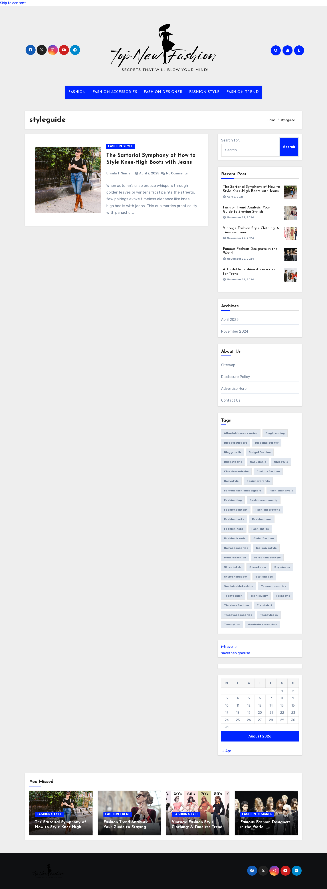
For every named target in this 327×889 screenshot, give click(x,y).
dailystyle (231, 481)
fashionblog (233, 500)
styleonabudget (236, 576)
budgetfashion (260, 452)
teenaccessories (273, 586)
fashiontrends (235, 538)
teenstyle (283, 595)
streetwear (257, 567)
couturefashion (268, 471)
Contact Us (230, 400)
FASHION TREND (242, 92)
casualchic (258, 461)
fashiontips (260, 528)
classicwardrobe (236, 471)
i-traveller (229, 647)
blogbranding (275, 433)
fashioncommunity (264, 500)
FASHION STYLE (204, 92)
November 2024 (234, 331)
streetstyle (233, 567)
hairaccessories (236, 548)
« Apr (226, 751)
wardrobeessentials (262, 624)
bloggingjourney (267, 442)
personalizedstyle (267, 557)
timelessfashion (236, 605)
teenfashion (233, 595)
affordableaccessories (241, 433)
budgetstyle (233, 461)
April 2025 (230, 319)
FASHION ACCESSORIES (115, 92)
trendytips (232, 624)
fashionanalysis (281, 490)
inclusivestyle (266, 548)
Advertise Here (234, 388)
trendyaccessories (238, 614)
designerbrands (258, 481)
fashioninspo (234, 528)
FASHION (77, 92)
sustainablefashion (238, 586)
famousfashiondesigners (243, 490)
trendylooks (269, 614)
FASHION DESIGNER (163, 92)
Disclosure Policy (235, 377)
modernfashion (235, 557)
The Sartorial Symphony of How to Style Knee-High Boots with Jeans (60, 827)
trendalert (264, 605)
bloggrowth (232, 452)
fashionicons (262, 519)
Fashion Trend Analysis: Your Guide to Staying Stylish (125, 827)
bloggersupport (235, 442)
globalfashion (263, 538)
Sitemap (228, 365)
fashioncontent (236, 509)
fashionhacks (234, 519)
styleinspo (282, 567)
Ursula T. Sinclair (119, 173)
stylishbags (264, 576)
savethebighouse (235, 653)
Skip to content (13, 3)
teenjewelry (259, 595)
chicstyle (281, 461)
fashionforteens (267, 509)
